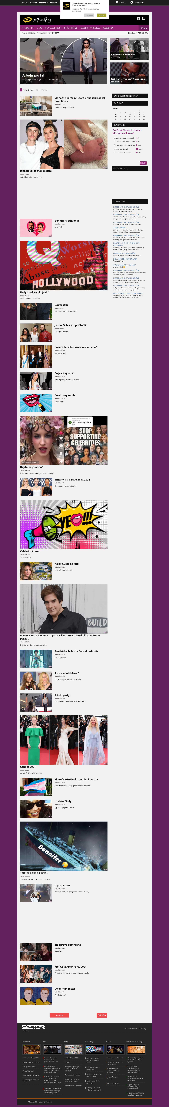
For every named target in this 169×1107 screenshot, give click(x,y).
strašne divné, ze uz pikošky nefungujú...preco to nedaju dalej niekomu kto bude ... (129, 239)
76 (51, 795)
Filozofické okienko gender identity (76, 779)
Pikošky (53, 2)
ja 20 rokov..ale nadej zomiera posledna (127, 224)
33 (51, 340)
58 (51, 389)
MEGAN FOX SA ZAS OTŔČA (124, 253)
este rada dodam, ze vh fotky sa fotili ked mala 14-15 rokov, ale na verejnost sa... (129, 273)
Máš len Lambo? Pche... (72, 1058)
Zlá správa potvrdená (68, 944)
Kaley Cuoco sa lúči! (67, 563)
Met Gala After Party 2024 (71, 966)
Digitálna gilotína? (31, 467)
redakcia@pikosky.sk (45, 1102)
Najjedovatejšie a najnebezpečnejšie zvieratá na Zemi (133, 1087)
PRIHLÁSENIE (139, 3)
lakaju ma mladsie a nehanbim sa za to (126, 256)
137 (106, 289)
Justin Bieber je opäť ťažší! (70, 325)
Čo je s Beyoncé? (64, 373)
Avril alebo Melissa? (67, 673)
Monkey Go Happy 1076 (31, 1058)
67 (51, 495)
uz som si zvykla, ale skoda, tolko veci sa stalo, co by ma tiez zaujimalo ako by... (129, 218)
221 (106, 168)
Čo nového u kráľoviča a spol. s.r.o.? (76, 347)
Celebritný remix (65, 395)
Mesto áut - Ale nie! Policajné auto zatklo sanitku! (93, 1060)
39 (106, 464)
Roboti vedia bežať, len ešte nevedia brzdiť (72, 1080)
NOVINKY (29, 27)
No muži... (68, 1062)
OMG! (39, 27)
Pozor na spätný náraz (72, 1075)
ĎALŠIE (101, 1015)
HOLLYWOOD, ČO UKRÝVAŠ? (125, 259)
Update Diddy (63, 801)
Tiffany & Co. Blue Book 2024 (72, 479)
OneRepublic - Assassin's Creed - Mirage (115, 1063)
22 (51, 579)
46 (51, 960)
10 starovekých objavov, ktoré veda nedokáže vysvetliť (135, 1060)
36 (106, 548)
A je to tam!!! (62, 885)
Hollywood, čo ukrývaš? (34, 292)
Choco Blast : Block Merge (31, 1062)
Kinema (33, 2)
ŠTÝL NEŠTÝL (70, 27)
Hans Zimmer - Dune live (115, 1058)
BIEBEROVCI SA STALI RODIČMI (126, 207)
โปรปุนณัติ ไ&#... (118, 261)
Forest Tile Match (28, 1071)
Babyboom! (61, 304)
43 (51, 817)
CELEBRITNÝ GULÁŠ (90, 27)
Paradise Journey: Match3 (31, 1075)
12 (106, 632)
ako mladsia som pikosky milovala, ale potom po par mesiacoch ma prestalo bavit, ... (129, 281)
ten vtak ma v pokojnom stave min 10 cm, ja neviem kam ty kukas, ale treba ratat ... (128, 231)
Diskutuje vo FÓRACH (136, 33)
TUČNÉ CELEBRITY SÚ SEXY (124, 265)
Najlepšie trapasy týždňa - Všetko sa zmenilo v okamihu (73, 1069)
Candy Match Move (29, 1067)
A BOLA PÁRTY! (119, 228)
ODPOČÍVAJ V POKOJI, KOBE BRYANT (128, 293)
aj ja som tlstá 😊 (119, 267)
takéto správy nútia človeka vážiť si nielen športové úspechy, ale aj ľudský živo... (127, 296)
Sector (25, 2)
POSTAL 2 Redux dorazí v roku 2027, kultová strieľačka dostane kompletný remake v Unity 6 (52, 1080)
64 (51, 319)
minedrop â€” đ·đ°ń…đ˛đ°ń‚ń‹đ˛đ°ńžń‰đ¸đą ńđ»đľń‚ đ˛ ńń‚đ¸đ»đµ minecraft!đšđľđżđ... (128, 248)
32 (51, 411)
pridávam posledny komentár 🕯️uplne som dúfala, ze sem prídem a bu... (128, 210)
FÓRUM (143, 27)
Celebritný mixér (65, 988)
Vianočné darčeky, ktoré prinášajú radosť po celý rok (80, 99)
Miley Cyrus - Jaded (113, 1083)
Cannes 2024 (28, 766)
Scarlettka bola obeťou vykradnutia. (77, 651)
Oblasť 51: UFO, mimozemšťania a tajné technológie (135, 1078)
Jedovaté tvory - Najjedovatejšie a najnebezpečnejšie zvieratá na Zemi (133, 1069)
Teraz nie (89, 15)
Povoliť (101, 15)
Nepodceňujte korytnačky (73, 1086)
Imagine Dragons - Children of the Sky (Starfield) (113, 1071)
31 (51, 236)
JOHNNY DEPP (53, 33)
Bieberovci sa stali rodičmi (36, 170)
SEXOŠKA (31, 33)
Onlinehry (43, 2)
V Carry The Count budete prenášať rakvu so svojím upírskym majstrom (52, 1091)
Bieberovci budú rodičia (123, 54)
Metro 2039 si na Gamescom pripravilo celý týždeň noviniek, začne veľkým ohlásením (52, 1069)
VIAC (59, 1015)
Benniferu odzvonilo (67, 220)
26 (51, 710)
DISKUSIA (143, 163)
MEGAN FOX (41, 33)
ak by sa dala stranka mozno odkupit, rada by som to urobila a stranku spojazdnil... (129, 289)
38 (51, 901)
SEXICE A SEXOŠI (53, 27)
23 (51, 689)
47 (106, 764)
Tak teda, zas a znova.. (34, 873)
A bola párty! (33, 75)
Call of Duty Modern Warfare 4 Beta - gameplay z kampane (51, 1060)
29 (51, 1004)
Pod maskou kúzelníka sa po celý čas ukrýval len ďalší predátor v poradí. (60, 637)
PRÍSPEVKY (41, 90)
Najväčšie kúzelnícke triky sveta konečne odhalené (135, 1094)
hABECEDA (108, 27)
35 (51, 367)
